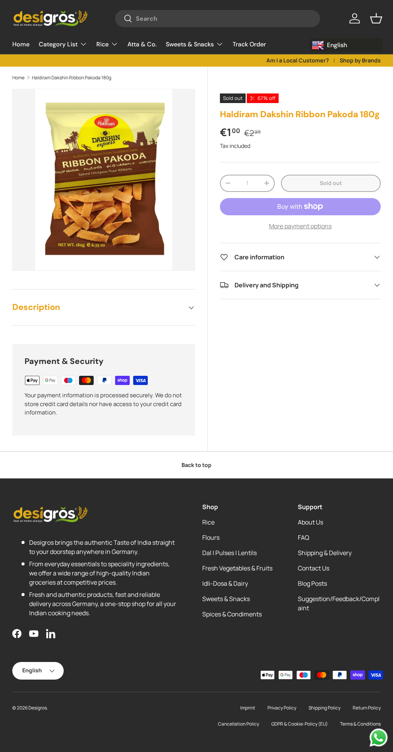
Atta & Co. (142, 44)
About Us (310, 522)
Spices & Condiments (232, 614)
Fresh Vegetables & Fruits (237, 568)
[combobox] (217, 18)
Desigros (37, 707)
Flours (211, 537)
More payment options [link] (300, 226)
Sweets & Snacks (226, 599)
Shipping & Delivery (325, 553)
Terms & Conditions (360, 724)
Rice (208, 522)
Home (21, 44)
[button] (376, 18)
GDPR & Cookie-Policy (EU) (299, 724)
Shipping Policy (324, 707)
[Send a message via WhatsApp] (378, 737)
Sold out (331, 183)
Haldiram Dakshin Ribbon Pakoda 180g (71, 77)
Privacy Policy (282, 707)
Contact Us (313, 568)
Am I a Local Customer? (297, 60)
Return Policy (367, 707)
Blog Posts (312, 583)
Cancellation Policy (238, 724)
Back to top (196, 465)
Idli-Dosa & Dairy (225, 583)
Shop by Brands (360, 60)
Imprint (247, 707)
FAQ (303, 537)
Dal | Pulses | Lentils (229, 553)
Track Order (249, 44)
